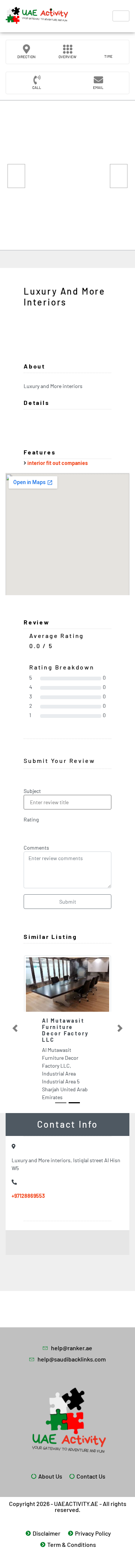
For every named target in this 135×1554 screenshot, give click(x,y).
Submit (67, 901)
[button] (15, 1028)
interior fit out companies (57, 463)
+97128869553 (28, 1196)
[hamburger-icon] (120, 16)
